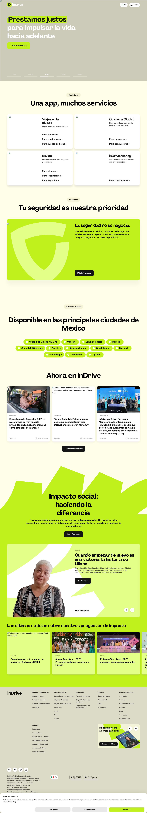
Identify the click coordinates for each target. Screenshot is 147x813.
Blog (121, 711)
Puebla (55, 348)
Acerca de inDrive (39, 748)
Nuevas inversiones (126, 703)
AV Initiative (102, 707)
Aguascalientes (78, 348)
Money (56, 715)
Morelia (116, 342)
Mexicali (123, 348)
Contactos (123, 715)
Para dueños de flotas (53, 144)
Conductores (37, 733)
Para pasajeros (50, 134)
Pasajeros (36, 729)
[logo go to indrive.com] (15, 4)
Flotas (56, 719)
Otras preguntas (38, 752)
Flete (56, 711)
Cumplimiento (124, 719)
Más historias (82, 610)
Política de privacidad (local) (17, 787)
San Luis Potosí (94, 342)
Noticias (122, 707)
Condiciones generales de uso (18, 789)
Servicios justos (38, 696)
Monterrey (54, 354)
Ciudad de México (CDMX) (43, 342)
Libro (99, 703)
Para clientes (49, 171)
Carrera (122, 700)
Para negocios (49, 180)
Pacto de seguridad (83, 696)
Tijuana (96, 354)
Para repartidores (51, 175)
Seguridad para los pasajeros (83, 701)
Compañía (123, 696)
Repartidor (58, 707)
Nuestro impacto (104, 696)
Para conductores (51, 139)
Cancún (71, 342)
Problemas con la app (40, 740)
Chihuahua (76, 354)
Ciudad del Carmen (31, 348)
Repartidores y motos (40, 736)
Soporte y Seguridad (40, 744)
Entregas (35, 707)
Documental (102, 700)
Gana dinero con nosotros (64, 696)
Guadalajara (102, 348)
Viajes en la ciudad (39, 700)
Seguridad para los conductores (83, 706)
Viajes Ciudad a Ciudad (41, 703)
